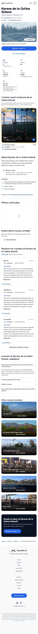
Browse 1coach (17, 48)
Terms (19, 588)
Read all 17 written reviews (19, 347)
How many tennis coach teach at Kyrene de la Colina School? (18, 390)
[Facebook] (21, 603)
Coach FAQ (19, 568)
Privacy (19, 585)
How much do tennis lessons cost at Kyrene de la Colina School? (17, 365)
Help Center (19, 571)
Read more (7, 279)
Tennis (3, 541)
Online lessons (19, 580)
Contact (19, 563)
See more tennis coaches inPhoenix (22, 194)
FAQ (19, 565)
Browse (19, 577)
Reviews (19, 583)
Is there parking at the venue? (11, 380)
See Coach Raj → (6, 284)
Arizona (9, 541)
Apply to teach (19, 596)
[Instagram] (17, 603)
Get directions (11, 240)
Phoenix (16, 541)
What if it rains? (6, 384)
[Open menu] (35, 3)
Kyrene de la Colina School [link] (28, 541)
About (19, 560)
